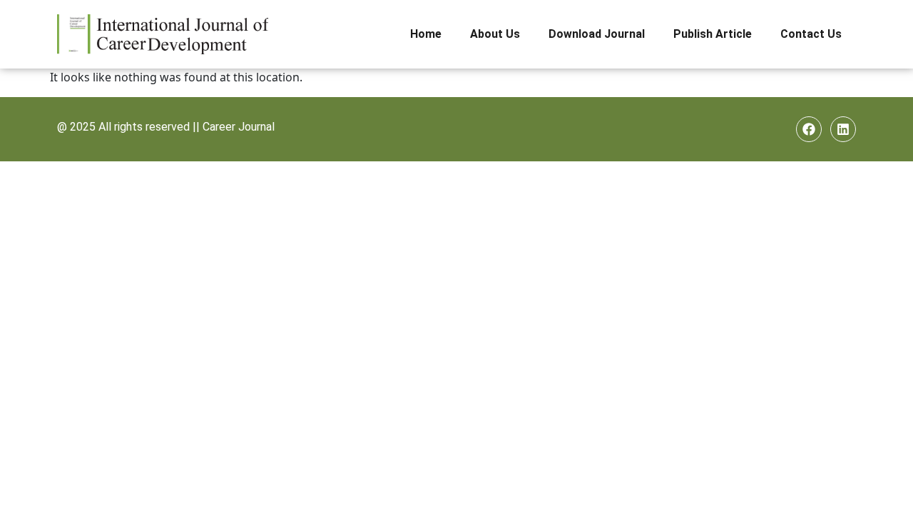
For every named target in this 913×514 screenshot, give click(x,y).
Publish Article (712, 34)
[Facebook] (809, 129)
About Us (495, 34)
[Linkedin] (843, 129)
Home (426, 34)
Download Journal (597, 34)
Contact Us (811, 34)
